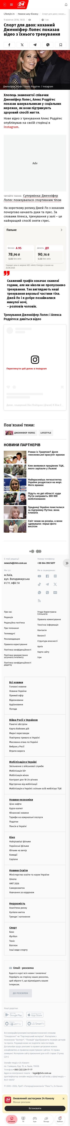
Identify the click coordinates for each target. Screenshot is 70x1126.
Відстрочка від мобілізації (23, 784)
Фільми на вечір (18, 850)
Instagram (11, 127)
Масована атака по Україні (23, 742)
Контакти (42, 630)
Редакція (8, 617)
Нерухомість (17, 903)
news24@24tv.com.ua (15, 563)
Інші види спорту (18, 949)
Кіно (12, 837)
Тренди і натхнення (19, 916)
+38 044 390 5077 (46, 563)
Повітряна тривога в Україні (24, 737)
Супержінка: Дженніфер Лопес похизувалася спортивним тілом (32, 198)
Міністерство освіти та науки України (29, 874)
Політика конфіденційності (17, 650)
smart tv (13, 1023)
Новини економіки (21, 799)
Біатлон (13, 945)
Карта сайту (43, 652)
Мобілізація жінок (19, 775)
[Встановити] (35, 1104)
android (13, 1015)
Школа (12, 879)
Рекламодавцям (12, 639)
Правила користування (15, 644)
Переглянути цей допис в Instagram (27, 368)
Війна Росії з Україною (23, 720)
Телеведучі (9, 634)
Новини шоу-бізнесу (28, 14)
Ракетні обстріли (18, 724)
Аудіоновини (16, 704)
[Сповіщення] (66, 5)
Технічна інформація (47, 625)
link (39, 576)
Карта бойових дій (19, 728)
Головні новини (17, 686)
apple (35, 1015)
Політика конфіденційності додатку (17, 664)
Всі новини (16, 682)
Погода (13, 709)
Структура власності (47, 641)
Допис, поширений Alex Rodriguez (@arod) (29, 405)
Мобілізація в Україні (23, 762)
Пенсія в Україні (18, 826)
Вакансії (41, 636)
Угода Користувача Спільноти (46, 613)
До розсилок (20, 993)
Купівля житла (17, 912)
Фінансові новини (19, 812)
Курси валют (16, 808)
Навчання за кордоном (21, 892)
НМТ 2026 (14, 883)
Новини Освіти (18, 870)
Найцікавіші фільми (20, 841)
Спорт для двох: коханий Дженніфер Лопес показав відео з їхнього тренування (54, 14)
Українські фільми (19, 846)
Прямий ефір (16, 695)
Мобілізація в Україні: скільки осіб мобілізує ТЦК (35, 788)
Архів (40, 647)
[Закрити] (63, 1098)
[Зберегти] (60, 44)
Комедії (13, 854)
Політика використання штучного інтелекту (16, 656)
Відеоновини (16, 700)
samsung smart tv (35, 1023)
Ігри (39, 657)
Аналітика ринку (18, 907)
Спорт (13, 927)
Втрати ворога (17, 751)
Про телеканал (11, 628)
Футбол (13, 936)
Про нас (8, 612)
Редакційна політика (14, 623)
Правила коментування (49, 619)
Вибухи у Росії (16, 746)
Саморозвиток (17, 888)
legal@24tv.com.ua (42, 1073)
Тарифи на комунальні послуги (26, 817)
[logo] (21, 4)
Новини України (18, 691)
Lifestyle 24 (9, 14)
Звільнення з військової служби (26, 766)
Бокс (11, 932)
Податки (13, 821)
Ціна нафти (15, 804)
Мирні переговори (19, 733)
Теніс (12, 941)
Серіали (13, 859)
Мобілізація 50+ (17, 770)
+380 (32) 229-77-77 (22, 1069)
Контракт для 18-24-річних (23, 779)
